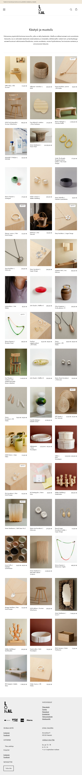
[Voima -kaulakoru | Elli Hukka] (66, 325)
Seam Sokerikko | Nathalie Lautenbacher (61, 198)
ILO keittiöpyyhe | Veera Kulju (36, 493)
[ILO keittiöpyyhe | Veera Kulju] (41, 476)
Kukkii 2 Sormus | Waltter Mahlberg (35, 197)
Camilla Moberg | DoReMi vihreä (35, 421)
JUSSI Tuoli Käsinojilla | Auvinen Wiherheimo (11, 123)
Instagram (7, 733)
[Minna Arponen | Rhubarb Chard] (16, 325)
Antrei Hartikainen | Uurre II (60, 614)
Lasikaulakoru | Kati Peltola (10, 307)
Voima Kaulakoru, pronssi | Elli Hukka (62, 87)
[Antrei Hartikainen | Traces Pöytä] (41, 135)
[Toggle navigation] (4, 9)
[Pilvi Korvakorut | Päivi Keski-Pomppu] (16, 476)
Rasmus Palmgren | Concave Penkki (60, 122)
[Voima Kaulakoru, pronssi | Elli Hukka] (66, 69)
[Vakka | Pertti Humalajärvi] (66, 439)
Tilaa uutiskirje (9, 746)
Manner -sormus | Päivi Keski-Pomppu (11, 234)
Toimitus (44, 709)
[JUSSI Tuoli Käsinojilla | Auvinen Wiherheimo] (16, 105)
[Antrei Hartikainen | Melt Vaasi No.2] (16, 512)
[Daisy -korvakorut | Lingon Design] (41, 252)
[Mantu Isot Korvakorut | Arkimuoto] (41, 512)
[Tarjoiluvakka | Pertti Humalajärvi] (41, 632)
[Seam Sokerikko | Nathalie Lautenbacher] (66, 180)
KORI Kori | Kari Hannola (34, 233)
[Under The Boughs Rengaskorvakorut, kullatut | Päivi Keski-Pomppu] (66, 141)
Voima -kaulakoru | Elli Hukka (59, 343)
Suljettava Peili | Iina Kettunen (60, 271)
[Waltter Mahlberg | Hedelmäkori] (66, 476)
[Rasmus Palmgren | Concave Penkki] (66, 105)
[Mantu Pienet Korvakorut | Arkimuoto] (66, 362)
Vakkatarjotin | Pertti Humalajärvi (33, 448)
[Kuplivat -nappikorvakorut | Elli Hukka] (41, 325)
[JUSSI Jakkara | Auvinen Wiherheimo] (41, 591)
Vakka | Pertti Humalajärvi (58, 457)
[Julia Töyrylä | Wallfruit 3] (41, 289)
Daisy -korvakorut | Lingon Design (35, 270)
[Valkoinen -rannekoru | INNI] (41, 69)
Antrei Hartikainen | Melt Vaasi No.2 (15, 528)
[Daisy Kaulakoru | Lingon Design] (66, 216)
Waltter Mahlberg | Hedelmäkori (60, 493)
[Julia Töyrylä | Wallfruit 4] (41, 362)
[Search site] (71, 9)
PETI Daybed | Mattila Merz (11, 685)
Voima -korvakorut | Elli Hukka (9, 419)
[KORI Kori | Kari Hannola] (41, 216)
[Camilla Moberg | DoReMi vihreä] (41, 402)
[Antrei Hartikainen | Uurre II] (66, 594)
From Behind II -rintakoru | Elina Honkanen (36, 123)
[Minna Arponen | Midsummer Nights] (66, 549)
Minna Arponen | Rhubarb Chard (10, 342)
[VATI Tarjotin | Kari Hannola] (66, 400)
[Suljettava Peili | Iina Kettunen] (66, 253)
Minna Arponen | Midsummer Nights (60, 566)
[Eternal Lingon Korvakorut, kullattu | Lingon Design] (66, 512)
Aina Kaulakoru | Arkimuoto (10, 269)
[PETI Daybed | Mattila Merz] (16, 668)
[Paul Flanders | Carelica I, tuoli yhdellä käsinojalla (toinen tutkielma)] (16, 362)
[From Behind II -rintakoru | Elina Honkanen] (41, 105)
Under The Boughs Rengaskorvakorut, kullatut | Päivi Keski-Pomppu (60, 161)
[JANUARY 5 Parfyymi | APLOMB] (16, 141)
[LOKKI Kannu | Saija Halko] (16, 439)
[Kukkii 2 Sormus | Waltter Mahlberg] (41, 180)
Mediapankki (46, 719)
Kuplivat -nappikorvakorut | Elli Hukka (34, 343)
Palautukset (45, 712)
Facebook (7, 735)
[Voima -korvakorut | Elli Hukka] (16, 400)
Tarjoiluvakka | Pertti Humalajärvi (35, 650)
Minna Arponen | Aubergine (10, 197)
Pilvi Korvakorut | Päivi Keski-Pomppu (11, 494)
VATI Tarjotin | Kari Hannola (59, 417)
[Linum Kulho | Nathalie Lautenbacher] (16, 549)
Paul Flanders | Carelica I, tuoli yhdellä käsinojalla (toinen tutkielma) (10, 380)
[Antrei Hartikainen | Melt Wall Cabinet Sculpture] (41, 552)
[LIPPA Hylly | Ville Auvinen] (16, 69)
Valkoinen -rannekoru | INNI (36, 87)
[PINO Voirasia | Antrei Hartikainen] (66, 632)
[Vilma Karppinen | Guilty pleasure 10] (66, 289)
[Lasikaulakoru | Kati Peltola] (16, 289)
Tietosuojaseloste (47, 717)
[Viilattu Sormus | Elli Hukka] (41, 668)
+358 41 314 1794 (48, 740)
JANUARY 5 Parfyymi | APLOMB (11, 158)
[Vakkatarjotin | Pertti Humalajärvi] (41, 434)
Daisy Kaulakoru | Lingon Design (64, 233)
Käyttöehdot (46, 714)
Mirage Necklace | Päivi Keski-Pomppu (12, 608)
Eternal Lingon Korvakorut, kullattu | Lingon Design (61, 530)
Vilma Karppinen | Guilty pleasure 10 (60, 307)
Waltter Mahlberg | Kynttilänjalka (10, 650)
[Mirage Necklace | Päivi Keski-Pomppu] (16, 591)
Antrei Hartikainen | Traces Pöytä (35, 146)
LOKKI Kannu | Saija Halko (11, 455)
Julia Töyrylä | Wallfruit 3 (37, 305)
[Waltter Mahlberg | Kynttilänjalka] (16, 632)
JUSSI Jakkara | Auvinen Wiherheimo (37, 609)
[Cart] (76, 9)
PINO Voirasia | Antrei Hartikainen (61, 649)
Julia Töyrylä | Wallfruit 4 (37, 378)
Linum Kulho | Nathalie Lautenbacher (9, 566)
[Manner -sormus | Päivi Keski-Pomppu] (16, 216)
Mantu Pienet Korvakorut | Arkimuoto (62, 379)
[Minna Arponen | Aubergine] (16, 180)
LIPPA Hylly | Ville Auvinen (10, 86)
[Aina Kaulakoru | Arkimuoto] (16, 252)
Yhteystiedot (46, 707)
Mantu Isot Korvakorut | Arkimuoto (36, 529)
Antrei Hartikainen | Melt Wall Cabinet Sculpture (35, 572)
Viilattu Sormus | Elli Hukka (35, 685)
